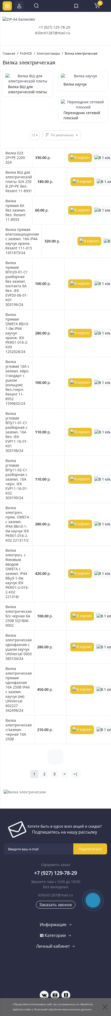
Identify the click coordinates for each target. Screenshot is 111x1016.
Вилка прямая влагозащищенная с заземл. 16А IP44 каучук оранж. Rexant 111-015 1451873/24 (22, 241)
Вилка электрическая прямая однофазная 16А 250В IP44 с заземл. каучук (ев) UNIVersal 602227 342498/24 (18, 689)
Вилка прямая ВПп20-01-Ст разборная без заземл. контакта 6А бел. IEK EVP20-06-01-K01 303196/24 (16, 284)
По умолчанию (62, 135)
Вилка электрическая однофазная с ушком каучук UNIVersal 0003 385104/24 (18, 647)
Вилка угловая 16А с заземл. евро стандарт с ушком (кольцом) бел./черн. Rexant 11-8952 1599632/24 (17, 382)
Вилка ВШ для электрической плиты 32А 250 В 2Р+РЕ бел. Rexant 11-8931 (18, 181)
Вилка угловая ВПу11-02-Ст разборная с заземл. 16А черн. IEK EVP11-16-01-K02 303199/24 (16, 479)
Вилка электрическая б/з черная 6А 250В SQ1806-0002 (18, 616)
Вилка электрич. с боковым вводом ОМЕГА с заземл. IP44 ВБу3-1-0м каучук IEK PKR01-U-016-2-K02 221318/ (17, 573)
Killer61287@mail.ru (52, 32)
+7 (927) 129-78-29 (54, 27)
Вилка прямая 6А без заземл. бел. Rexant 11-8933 (15, 210)
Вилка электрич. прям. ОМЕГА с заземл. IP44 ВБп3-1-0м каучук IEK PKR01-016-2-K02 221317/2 (17, 524)
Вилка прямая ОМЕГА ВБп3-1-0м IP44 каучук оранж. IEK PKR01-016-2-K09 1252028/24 (17, 333)
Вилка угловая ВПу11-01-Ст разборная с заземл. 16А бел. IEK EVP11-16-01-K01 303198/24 (16, 432)
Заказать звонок (55, 905)
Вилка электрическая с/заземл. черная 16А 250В (18, 729)
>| (76, 773)
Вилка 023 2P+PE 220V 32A (15, 158)
